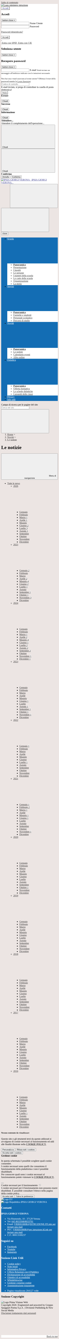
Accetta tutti (12, 1153)
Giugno (23, 525)
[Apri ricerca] (34, 196)
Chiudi (5, 101)
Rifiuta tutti (26, 1150)
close (4, 233)
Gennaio (23, 512)
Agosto (23, 531)
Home (10, 434)
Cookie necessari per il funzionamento (19, 1185)
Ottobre (23, 536)
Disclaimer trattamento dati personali (18, 1313)
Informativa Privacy (16, 1269)
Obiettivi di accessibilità (18, 1277)
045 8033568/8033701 (22, 1221)
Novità (10, 437)
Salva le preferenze (24, 1196)
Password (34, 26)
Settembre (24, 533)
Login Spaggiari (24, 81)
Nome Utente (36, 23)
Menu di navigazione (40, 477)
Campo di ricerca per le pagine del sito (19, 404)
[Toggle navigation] (25, 220)
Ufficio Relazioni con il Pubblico (23, 1272)
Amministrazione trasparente (20, 1285)
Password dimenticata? (12, 32)
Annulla (5, 177)
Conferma (16, 177)
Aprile (23, 520)
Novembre (24, 539)
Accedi (5, 8)
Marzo (23, 517)
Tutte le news (13, 483)
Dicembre (24, 542)
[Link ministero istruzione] (14, 5)
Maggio (23, 523)
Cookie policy (14, 1264)
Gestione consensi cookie (19, 1283)
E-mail (33, 70)
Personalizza (8, 1150)
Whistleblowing (14, 1280)
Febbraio (23, 514)
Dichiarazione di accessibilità (21, 1274)
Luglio (23, 528)
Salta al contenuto (9, 2)
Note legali (12, 1266)
